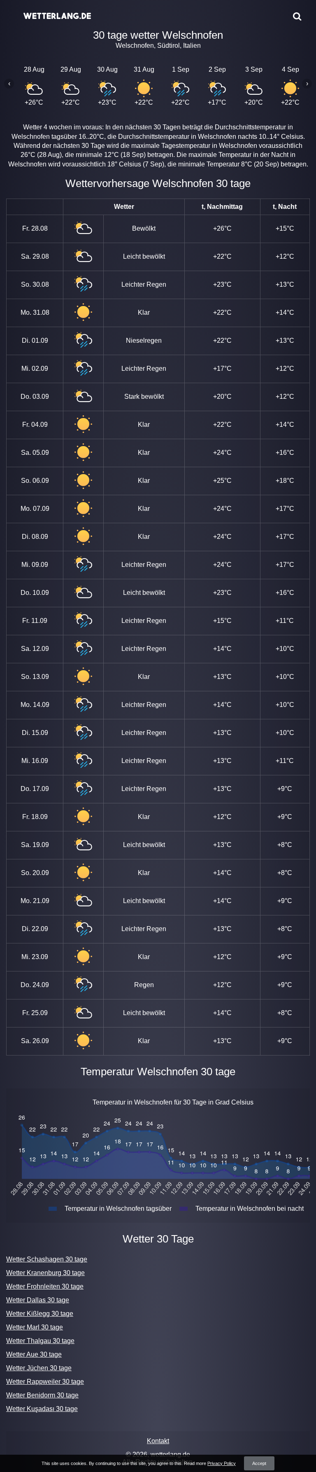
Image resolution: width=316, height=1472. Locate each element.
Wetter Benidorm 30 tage (42, 1395)
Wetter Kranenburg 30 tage (45, 1272)
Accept (259, 1463)
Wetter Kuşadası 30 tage (42, 1408)
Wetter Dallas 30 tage (37, 1300)
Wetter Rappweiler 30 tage (45, 1381)
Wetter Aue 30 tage (34, 1354)
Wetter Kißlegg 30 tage (39, 1313)
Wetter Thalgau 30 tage (40, 1340)
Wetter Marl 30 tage (34, 1327)
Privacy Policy (221, 1463)
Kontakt (158, 1440)
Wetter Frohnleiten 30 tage (45, 1286)
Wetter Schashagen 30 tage (46, 1259)
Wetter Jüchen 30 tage (39, 1367)
